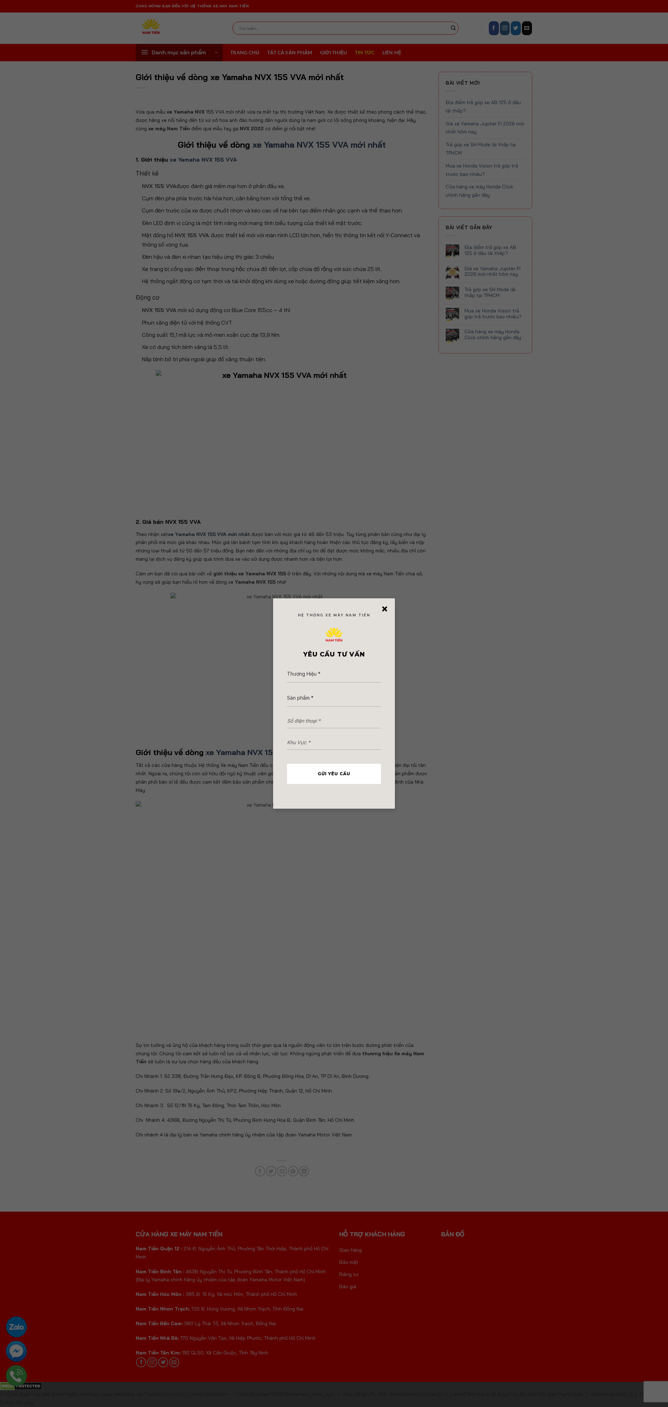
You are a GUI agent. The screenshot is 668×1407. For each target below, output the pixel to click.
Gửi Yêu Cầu (334, 773)
